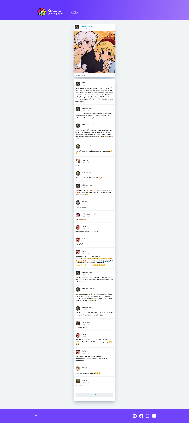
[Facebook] (141, 416)
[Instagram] (147, 416)
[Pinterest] (135, 416)
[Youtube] (154, 416)
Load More (94, 395)
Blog (74, 12)
